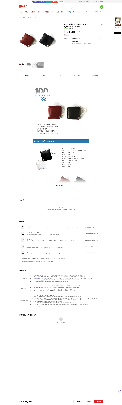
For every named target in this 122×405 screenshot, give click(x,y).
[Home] (19, 17)
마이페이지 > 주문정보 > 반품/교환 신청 (40, 278)
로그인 (84, 1)
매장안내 (97, 1)
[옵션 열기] (93, 397)
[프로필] (101, 7)
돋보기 (29, 17)
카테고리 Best (94, 75)
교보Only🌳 (84, 12)
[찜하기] (71, 401)
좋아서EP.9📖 (76, 12)
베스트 (52, 12)
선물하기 (79, 401)
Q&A (61, 75)
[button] (102, 24)
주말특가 (47, 12)
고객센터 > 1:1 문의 (66, 278)
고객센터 (101, 1)
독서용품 (23, 17)
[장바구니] (97, 7)
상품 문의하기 (99, 200)
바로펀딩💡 (68, 12)
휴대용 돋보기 (36, 17)
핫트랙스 (37, 7)
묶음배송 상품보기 (87, 43)
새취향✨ (26, 12)
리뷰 (44, 75)
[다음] (57, 41)
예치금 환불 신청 (118, 33)
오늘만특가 (40, 12)
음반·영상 (33, 12)
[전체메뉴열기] (20, 11)
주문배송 (93, 1)
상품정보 (27, 75)
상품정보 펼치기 (60, 185)
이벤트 (62, 12)
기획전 (116, 30)
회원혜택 (87, 1)
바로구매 (99, 401)
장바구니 (89, 401)
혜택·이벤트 (117, 27)
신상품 (57, 12)
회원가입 (80, 1)
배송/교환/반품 (78, 75)
